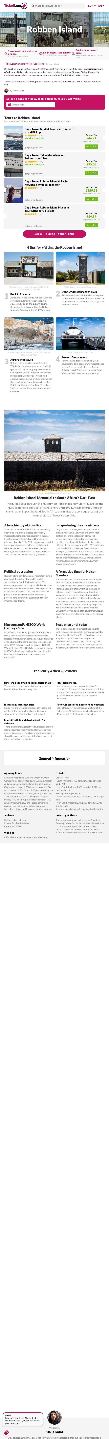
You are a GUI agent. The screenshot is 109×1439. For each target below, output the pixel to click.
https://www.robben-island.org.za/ (33, 837)
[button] (54, 138)
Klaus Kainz (54, 1432)
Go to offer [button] (91, 146)
